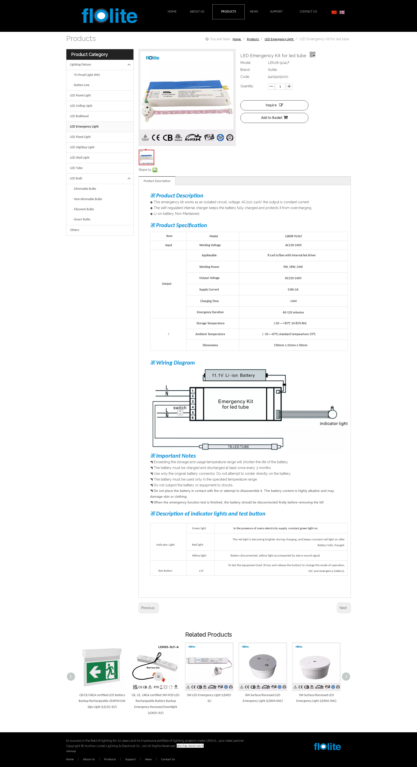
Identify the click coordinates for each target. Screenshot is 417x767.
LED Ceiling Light (81, 106)
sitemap (71, 751)
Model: (245, 63)
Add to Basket (271, 118)
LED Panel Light (80, 95)
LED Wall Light (80, 158)
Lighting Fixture (80, 65)
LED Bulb (76, 178)
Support (130, 759)
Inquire (271, 105)
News (148, 759)
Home (70, 759)
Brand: (245, 70)
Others (74, 230)
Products (110, 759)
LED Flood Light (80, 137)
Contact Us (168, 759)
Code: (245, 77)
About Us (89, 759)
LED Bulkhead (79, 116)
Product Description (157, 181)
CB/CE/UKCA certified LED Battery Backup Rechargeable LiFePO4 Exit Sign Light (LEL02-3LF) (101, 701)
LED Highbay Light (82, 147)
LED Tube (76, 168)
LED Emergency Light (84, 127)
